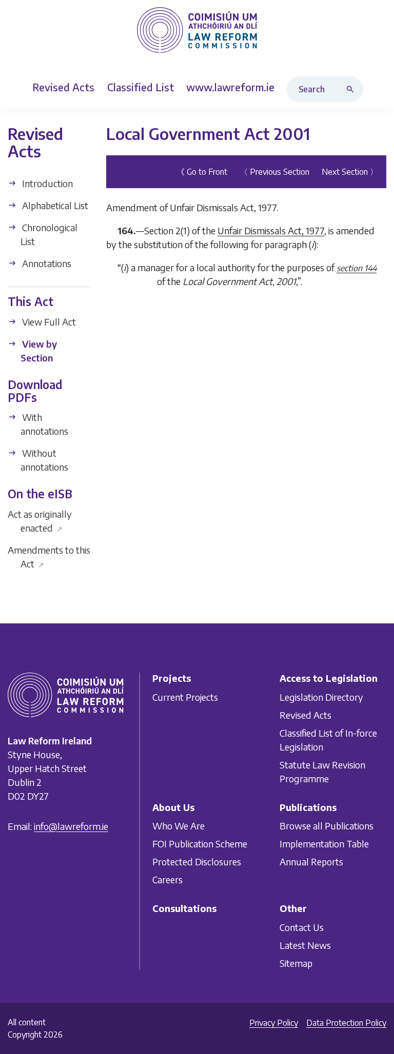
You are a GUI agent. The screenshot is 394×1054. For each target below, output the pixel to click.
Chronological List (48, 234)
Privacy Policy (273, 1023)
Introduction (46, 183)
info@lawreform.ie (71, 826)
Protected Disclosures (196, 862)
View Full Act (48, 322)
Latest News (305, 945)
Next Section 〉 (350, 171)
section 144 (357, 267)
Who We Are (178, 826)
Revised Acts (305, 715)
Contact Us (302, 927)
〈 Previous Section (274, 171)
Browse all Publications (326, 826)
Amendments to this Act (49, 556)
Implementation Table (324, 844)
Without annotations (44, 460)
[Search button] (352, 89)
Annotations (45, 263)
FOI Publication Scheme (199, 844)
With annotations (44, 424)
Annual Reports (311, 862)
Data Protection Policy (346, 1023)
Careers (167, 880)
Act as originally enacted (40, 520)
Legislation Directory (321, 697)
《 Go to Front (201, 171)
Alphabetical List (54, 205)
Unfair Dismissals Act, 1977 (271, 230)
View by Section (38, 350)
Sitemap (296, 963)
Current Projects (185, 697)
